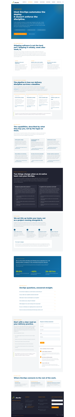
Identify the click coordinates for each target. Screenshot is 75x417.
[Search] (63, 2)
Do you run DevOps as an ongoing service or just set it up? (30, 306)
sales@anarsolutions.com (31, 406)
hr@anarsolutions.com (30, 407)
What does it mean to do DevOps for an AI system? (29, 297)
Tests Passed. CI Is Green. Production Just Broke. (43, 410)
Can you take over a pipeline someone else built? (28, 294)
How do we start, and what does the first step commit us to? (31, 309)
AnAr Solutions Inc (18, 415)
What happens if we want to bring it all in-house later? (30, 303)
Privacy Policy (22, 415)
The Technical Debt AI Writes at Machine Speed (44, 404)
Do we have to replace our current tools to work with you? (30, 291)
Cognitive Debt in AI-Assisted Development (43, 400)
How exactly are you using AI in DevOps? (27, 300)
